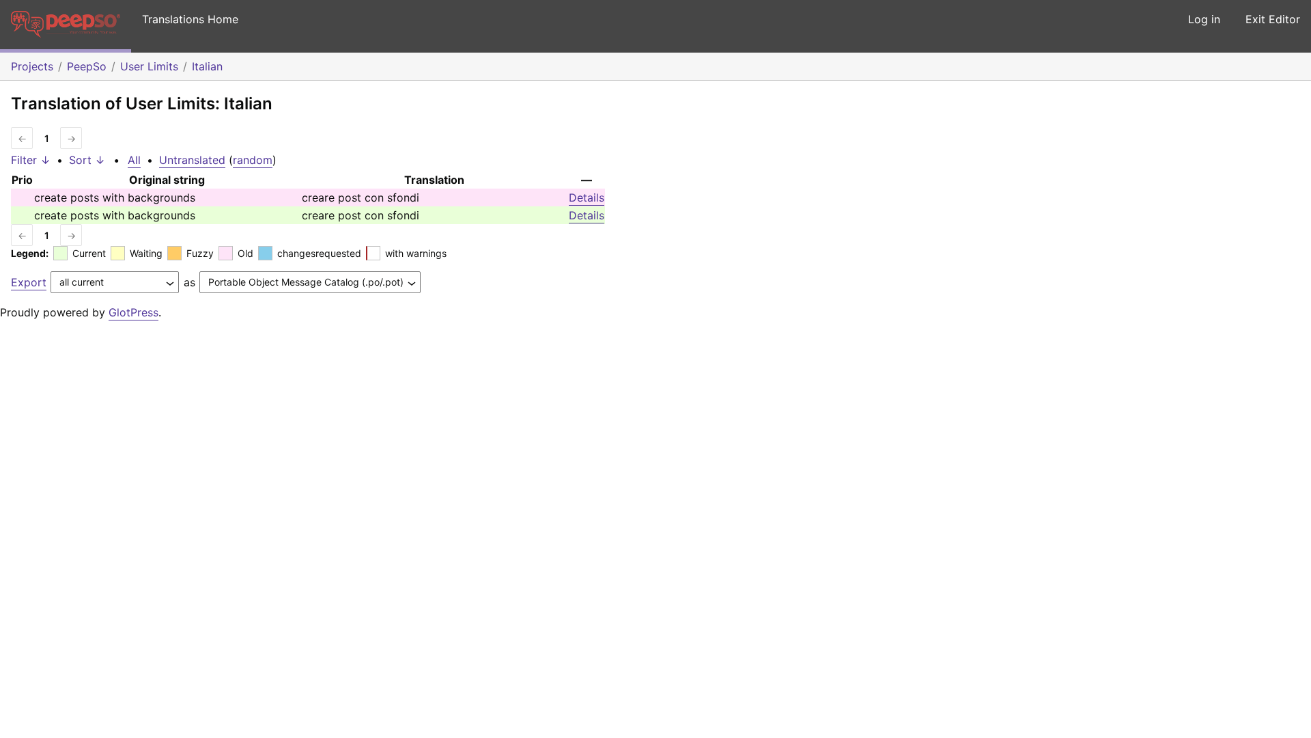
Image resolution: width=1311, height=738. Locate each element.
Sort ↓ (87, 160)
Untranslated (192, 160)
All (134, 160)
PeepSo (87, 66)
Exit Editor (1272, 19)
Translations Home (190, 19)
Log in (1204, 19)
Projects (32, 66)
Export (28, 282)
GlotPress (133, 312)
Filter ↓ (31, 160)
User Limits (149, 66)
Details (586, 197)
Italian (207, 66)
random (252, 160)
